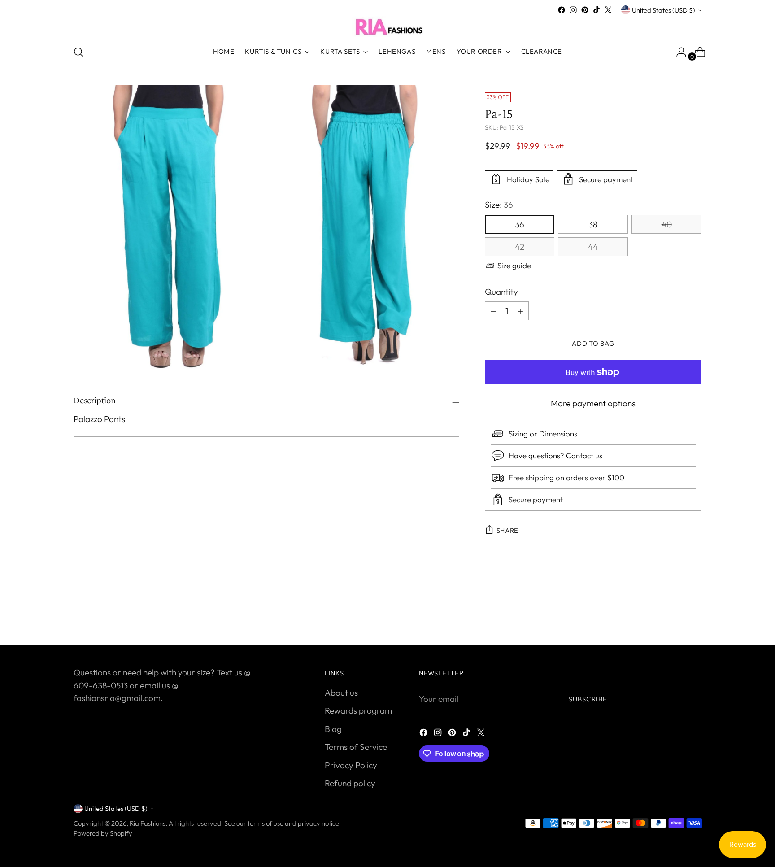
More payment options (593, 403)
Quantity (501, 291)
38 (592, 224)
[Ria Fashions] (387, 26)
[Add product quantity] (493, 311)
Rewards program (358, 710)
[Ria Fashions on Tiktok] (596, 10)
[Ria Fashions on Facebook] (561, 10)
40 (667, 224)
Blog (333, 728)
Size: (499, 204)
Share (507, 530)
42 (519, 246)
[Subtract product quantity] (520, 311)
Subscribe (588, 699)
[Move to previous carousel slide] (673, 614)
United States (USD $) (663, 10)
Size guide (514, 265)
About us (341, 692)
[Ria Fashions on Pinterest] (585, 10)
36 (519, 224)
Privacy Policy (351, 765)
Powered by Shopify (103, 833)
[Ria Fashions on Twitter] (608, 10)
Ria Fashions (147, 823)
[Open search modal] (78, 52)
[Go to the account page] (678, 52)
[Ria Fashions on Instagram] (573, 10)
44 (593, 246)
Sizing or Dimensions (543, 433)
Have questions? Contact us (555, 455)
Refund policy (350, 783)
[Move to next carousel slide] (693, 613)
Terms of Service (356, 746)
